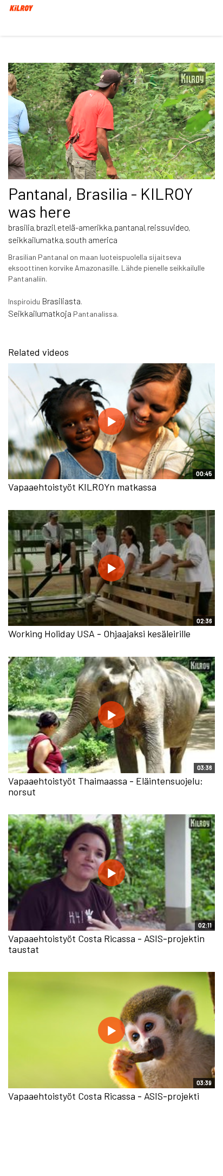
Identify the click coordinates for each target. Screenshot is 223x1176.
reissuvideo (168, 227)
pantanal (129, 227)
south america (91, 239)
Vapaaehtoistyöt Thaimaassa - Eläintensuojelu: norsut (105, 786)
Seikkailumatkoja (39, 313)
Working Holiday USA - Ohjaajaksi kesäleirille (99, 633)
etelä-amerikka (84, 227)
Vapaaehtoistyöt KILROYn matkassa (82, 487)
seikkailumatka (35, 239)
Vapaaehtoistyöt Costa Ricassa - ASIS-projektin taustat (106, 943)
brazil (45, 227)
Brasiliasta (61, 301)
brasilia (21, 227)
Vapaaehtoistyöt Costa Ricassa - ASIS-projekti (103, 1096)
